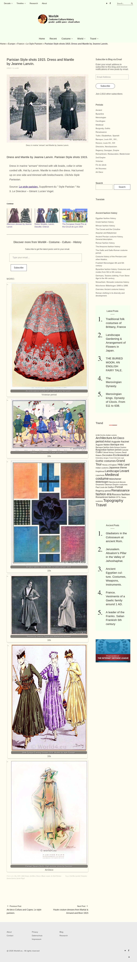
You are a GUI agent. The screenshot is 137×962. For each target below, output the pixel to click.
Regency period (103, 490)
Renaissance (101, 132)
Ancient (99, 110)
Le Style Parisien (34, 44)
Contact (10, 935)
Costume (66, 38)
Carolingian (100, 121)
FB (110, 3)
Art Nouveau (101, 168)
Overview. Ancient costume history (110, 289)
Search (99, 183)
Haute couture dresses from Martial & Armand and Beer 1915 (70, 909)
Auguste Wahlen (103, 445)
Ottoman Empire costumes (116, 484)
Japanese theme (118, 467)
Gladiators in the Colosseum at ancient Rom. (116, 537)
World (80, 38)
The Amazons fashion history (108, 246)
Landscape (112, 471)
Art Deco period (75, 876)
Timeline (20, 3)
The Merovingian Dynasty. (114, 382)
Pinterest (107, 3)
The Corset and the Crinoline (108, 229)
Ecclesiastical (121, 455)
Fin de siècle (101, 165)
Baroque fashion (103, 447)
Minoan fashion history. (105, 226)
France (20, 44)
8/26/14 (9, 68)
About (44, 3)
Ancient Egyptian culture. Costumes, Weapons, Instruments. (116, 576)
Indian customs (102, 468)
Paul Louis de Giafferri (105, 487)
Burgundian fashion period (108, 449)
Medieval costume (107, 476)
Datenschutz (37, 935)
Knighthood (100, 471)
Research (34, 3)
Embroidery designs (102, 458)
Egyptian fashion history (106, 218)
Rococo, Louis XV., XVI (105, 143)
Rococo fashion (121, 494)
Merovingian (101, 117)
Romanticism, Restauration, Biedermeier (113, 154)
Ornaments (100, 485)
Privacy (35, 932)
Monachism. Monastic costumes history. (112, 282)
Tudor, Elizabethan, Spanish (107, 136)
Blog (61, 932)
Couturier (84, 876)
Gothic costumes (106, 460)
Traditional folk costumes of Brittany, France (116, 322)
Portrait (119, 487)
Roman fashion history (105, 243)
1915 (18, 876)
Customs (118, 452)
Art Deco (33, 876)
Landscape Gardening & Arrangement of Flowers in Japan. (116, 342)
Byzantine (100, 114)
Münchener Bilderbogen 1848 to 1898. (112, 286)
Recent (53, 38)
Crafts (99, 452)
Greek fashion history (105, 222)
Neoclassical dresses (117, 482)
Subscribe (19, 268)
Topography (113, 500)
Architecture (104, 438)
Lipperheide (100, 475)
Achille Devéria (100, 435)
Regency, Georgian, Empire (107, 150)
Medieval (99, 125)
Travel (93, 38)
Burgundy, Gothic (103, 128)
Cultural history (108, 452)
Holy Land (124, 464)
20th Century (25, 876)
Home (42, 38)
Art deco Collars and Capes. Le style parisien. (24, 909)
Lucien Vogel (21, 878)
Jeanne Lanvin (11, 878)
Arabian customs (111, 435)
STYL (118, 497)
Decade (7, 3)
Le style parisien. (28, 186)
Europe (11, 44)
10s (15, 876)
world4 (16, 68)
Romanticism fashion (106, 497)
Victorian (99, 161)
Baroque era (117, 444)
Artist (107, 441)
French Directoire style (116, 458)
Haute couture (45, 876)
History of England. (109, 465)
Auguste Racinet (120, 441)
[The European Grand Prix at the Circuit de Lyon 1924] (74, 215)
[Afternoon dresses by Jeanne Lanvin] (19, 215)
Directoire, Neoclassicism (106, 146)
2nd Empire (100, 157)
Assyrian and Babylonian (106, 233)
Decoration (107, 455)
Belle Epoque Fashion (118, 447)
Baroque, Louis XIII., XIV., (106, 139)
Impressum (36, 939)
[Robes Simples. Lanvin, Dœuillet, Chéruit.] (47, 215)
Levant (124, 471)
